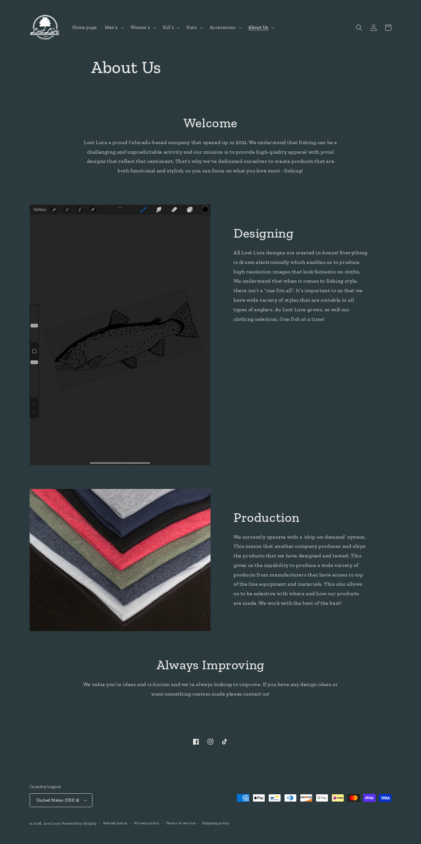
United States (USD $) (58, 800)
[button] (114, 28)
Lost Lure (52, 823)
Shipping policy (216, 823)
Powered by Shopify (79, 823)
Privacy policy (147, 823)
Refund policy (115, 823)
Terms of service (180, 823)
